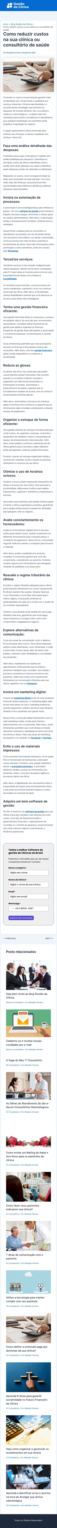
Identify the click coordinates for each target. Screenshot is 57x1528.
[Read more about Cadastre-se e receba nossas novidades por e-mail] (28, 1023)
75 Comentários (12, 1165)
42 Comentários (13, 1355)
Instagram (32, 683)
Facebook (36, 738)
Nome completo (17, 867)
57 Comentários (12, 1408)
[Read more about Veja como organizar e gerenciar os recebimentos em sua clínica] (28, 1430)
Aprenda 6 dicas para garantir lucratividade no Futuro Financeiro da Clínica (26, 1399)
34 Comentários (13, 1263)
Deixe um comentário (15, 1002)
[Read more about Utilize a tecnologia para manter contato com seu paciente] (28, 1282)
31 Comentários (12, 1214)
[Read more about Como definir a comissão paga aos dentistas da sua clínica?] (28, 1328)
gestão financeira (43, 350)
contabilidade (10, 279)
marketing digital (22, 698)
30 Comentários (13, 1505)
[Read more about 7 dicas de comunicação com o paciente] (28, 1236)
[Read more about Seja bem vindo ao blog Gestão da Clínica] (28, 975)
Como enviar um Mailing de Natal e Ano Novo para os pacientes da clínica (27, 1156)
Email (11, 891)
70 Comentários (12, 1112)
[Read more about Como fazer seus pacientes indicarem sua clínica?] (28, 1186)
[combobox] (13, 908)
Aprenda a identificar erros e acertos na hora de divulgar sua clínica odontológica (28, 1496)
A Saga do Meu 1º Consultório (24, 1060)
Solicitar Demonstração (21, 918)
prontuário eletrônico (22, 766)
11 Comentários (12, 1458)
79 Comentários (12, 1306)
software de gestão (29, 211)
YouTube (47, 738)
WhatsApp (13, 251)
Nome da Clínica (17, 879)
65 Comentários (13, 1065)
